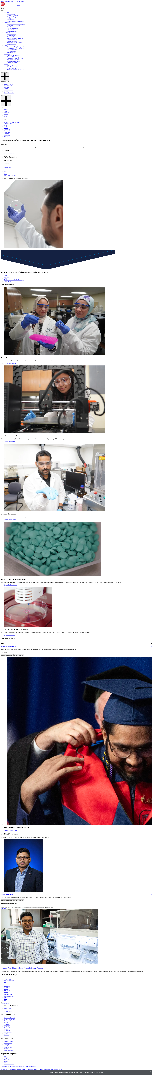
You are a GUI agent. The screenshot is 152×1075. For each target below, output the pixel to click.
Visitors (6, 91)
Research (6, 45)
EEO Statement (45, 1069)
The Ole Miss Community (13, 55)
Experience (6, 133)
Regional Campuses (12, 41)
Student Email (7, 129)
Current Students (8, 85)
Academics (6, 12)
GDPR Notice (37, 1069)
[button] (1, 7)
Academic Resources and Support (15, 21)
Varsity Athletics (11, 65)
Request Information (12, 31)
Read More (3, 908)
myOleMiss (7, 132)
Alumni (6, 88)
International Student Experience (15, 42)
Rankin (5, 115)
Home (5, 174)
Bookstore (6, 1035)
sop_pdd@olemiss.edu (9, 153)
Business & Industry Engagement (15, 47)
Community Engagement (13, 61)
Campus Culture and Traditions (15, 58)
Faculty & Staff (7, 123)
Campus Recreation (12, 39)
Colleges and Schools (12, 15)
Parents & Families (8, 90)
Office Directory (8, 994)
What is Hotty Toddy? (12, 68)
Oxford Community (9, 93)
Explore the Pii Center (9, 635)
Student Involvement (12, 37)
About (5, 275)
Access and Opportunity (13, 57)
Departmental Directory (10, 175)
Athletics (6, 64)
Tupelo (5, 111)
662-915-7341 (7, 167)
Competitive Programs (12, 17)
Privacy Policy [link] (89, 1072)
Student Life (7, 32)
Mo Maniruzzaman (7, 894)
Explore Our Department (10, 519)
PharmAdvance (8, 281)
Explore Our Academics (10, 363)
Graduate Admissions (12, 28)
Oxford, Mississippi (12, 35)
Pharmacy (6, 177)
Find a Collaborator (12, 49)
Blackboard (7, 135)
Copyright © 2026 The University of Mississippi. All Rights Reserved (18, 1066)
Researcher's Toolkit (12, 52)
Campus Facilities (11, 44)
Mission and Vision (12, 62)
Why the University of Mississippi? (16, 24)
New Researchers (11, 51)
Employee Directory (9, 996)
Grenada (6, 114)
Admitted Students (8, 84)
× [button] (150, 1071)
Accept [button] (101, 1072)
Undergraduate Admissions (14, 25)
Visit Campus (10, 29)
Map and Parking (8, 1011)
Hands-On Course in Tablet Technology (14, 280)
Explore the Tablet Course (10, 585)
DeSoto (6, 109)
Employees (6, 87)
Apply (5, 982)
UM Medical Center (9, 117)
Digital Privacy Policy (6, 1069)
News (5, 125)
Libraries (6, 128)
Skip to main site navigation (7, 1)
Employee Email (8, 130)
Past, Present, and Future (13, 59)
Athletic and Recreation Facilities (15, 69)
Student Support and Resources (15, 38)
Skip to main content (20, 1)
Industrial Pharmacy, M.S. (9, 646)
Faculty (9, 18)
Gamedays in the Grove (13, 67)
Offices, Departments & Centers (12, 122)
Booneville (6, 112)
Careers (6, 1033)
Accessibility (52, 1069)
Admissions (7, 22)
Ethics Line (59, 1069)
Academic (6, 170)
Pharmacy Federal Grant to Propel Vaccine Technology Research (22, 968)
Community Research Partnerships (15, 48)
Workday (6, 136)
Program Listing (11, 14)
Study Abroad (10, 19)
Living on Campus (11, 34)
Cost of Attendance (12, 27)
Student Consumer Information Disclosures (22, 1069)
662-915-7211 (7, 1008)
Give (18, 5)
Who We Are (7, 54)
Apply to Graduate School (10, 830)
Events (5, 126)
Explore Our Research (9, 441)
